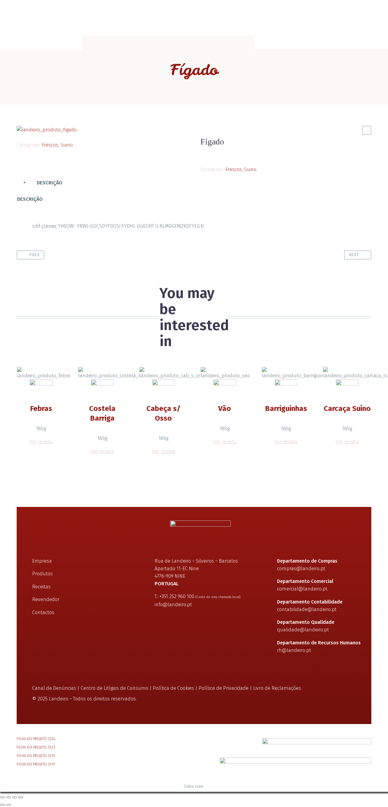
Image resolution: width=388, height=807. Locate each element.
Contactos (274, 21)
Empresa (26, 21)
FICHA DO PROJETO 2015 (36, 764)
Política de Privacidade (224, 688)
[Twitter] (29, 136)
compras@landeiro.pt (301, 568)
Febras (41, 408)
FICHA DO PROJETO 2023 (36, 747)
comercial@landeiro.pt (302, 589)
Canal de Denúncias (54, 688)
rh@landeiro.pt (294, 650)
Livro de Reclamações (277, 688)
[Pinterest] (38, 136)
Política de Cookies (173, 688)
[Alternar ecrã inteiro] (8, 797)
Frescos (50, 145)
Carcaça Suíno (347, 408)
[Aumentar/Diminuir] (2, 797)
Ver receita (41, 442)
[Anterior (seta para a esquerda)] (2, 805)
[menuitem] (313, 21)
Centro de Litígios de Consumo (114, 688)
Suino (66, 145)
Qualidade (94, 21)
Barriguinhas (286, 408)
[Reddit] (66, 136)
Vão (224, 408)
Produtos (59, 21)
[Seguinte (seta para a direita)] (8, 805)
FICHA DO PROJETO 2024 (36, 739)
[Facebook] (20, 136)
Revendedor (45, 599)
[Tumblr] (47, 136)
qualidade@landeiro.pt (303, 630)
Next (354, 254)
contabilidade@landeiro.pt (306, 609)
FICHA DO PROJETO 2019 (36, 756)
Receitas (160, 21)
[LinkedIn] (57, 136)
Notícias (128, 21)
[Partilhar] (14, 797)
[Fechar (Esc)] (20, 797)
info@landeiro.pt (173, 604)
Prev (34, 254)
